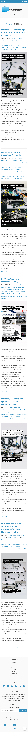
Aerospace (13, 535)
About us (14, 664)
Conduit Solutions (7, 165)
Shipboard (4, 296)
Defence (18, 43)
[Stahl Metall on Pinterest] (12, 686)
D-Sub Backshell (16, 544)
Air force (9, 537)
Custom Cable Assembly (7, 43)
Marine (12, 47)
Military (18, 47)
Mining (24, 47)
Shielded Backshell (21, 418)
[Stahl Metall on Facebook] (8, 686)
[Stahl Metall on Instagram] (16, 686)
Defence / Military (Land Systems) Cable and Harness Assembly (12, 401)
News (9, 24)
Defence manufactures (7, 291)
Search (14, 662)
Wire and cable (15, 49)
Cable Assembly (13, 40)
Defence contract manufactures (15, 289)
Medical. (23, 291)
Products (14, 669)
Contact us (14, 673)
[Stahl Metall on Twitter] (4, 686)
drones (12, 171)
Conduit (24, 162)
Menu (4, 1)
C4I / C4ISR (12, 409)
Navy (14, 176)
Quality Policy (14, 667)
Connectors (22, 40)
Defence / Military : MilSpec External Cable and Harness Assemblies (13, 32)
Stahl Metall (6, 49)
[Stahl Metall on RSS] (24, 686)
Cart (25, 1)
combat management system (9, 412)
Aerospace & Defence (17, 38)
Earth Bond (19, 171)
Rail (18, 176)
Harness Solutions (13, 174)
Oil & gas (15, 293)
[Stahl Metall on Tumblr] (20, 686)
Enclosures (4, 174)
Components (17, 162)
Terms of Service (14, 675)
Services (14, 671)
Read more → (4, 145)
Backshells (4, 40)
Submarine (9, 178)
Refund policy (14, 678)
